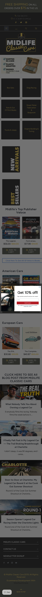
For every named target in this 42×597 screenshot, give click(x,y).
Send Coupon (28, 303)
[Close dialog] (40, 287)
